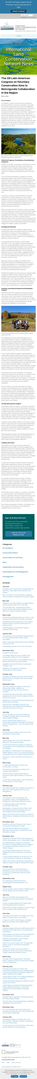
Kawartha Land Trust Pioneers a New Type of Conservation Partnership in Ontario (17, 825)
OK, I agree (15, 1076)
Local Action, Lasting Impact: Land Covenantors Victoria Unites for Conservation (18, 780)
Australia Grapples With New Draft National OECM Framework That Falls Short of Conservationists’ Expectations (19, 930)
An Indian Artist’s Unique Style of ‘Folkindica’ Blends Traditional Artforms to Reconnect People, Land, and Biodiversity (18, 960)
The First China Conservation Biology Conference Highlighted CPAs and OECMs (18, 1002)
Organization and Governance (13, 567)
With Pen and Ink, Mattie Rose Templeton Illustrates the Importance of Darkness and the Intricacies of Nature (17, 830)
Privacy (8, 1062)
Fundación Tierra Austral (10, 653)
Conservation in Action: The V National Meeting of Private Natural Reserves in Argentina (18, 977)
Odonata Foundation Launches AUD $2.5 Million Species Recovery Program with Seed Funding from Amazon (18, 678)
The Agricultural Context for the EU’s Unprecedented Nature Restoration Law (15, 881)
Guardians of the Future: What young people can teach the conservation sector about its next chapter (18, 590)
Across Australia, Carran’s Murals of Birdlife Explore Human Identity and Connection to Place (19, 890)
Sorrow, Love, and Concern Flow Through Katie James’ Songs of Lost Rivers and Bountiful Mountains (18, 944)
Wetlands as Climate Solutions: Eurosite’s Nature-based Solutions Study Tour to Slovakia (18, 604)
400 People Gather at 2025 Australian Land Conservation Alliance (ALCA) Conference (16, 656)
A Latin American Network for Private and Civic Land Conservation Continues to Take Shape (17, 857)
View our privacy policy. (24, 1073)
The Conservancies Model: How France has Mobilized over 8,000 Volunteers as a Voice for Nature (17, 852)
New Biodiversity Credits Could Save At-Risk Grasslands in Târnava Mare (17, 733)
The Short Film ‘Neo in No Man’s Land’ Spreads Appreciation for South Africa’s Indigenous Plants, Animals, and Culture (18, 696)
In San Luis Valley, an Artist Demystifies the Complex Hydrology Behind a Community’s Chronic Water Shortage (16, 716)
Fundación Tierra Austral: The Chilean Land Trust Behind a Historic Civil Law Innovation (18, 916)
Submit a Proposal (18, 11)
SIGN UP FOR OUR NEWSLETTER (18, 534)
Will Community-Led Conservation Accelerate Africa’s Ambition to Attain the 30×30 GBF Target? (18, 596)
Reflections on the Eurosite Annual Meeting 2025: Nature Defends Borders (18, 701)
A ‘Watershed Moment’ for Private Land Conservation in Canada (15, 766)
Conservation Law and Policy (13, 557)
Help (3, 1062)
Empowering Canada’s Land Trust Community (17, 646)
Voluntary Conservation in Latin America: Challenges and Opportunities (15, 939)
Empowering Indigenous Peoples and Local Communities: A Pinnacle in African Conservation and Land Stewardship (18, 1021)
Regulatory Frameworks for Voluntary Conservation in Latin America (14, 669)
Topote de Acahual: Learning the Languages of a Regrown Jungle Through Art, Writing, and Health (18, 861)
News (4, 562)
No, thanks (23, 1076)
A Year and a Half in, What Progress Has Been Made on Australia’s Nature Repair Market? (17, 921)
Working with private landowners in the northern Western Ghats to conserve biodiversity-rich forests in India (18, 623)
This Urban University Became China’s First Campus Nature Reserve (16, 770)
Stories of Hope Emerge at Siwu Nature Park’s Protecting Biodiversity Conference (17, 904)
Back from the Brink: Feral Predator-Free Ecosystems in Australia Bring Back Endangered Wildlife (18, 898)
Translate (33, 17)
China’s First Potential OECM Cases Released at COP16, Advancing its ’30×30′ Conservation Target (18, 839)
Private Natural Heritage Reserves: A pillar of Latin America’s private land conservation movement (18, 618)
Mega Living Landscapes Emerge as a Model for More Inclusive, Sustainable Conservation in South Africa (18, 816)
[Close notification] (34, 7)
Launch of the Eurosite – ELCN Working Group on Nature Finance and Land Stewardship (18, 660)
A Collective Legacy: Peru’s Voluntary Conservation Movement (14, 804)
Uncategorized (8, 576)
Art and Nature (8, 548)
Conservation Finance (10, 553)
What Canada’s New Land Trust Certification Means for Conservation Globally (17, 741)
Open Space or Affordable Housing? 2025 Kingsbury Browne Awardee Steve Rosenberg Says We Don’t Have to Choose (17, 706)
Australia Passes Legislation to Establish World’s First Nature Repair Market (18, 997)
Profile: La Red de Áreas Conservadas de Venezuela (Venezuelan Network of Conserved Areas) (17, 775)
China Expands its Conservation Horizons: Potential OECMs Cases (16, 628)
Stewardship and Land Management (15, 572)
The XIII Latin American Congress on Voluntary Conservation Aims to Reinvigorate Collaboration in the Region (18, 746)
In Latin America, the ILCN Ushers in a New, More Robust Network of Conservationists (18, 1026)
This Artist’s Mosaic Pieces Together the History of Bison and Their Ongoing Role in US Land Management (18, 789)
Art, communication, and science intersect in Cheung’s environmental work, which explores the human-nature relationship (18, 1011)
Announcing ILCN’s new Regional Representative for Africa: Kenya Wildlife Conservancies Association (18, 637)
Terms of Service (16, 1062)
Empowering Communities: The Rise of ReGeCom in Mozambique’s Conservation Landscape (18, 935)
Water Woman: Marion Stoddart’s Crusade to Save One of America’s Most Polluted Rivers (18, 908)
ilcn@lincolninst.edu (8, 1059)
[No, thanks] (35, 1073)
